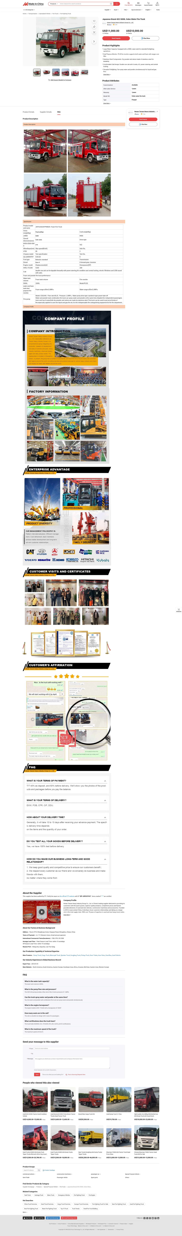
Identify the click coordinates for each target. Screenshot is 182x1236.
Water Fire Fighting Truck (49, 1209)
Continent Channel (113, 1223)
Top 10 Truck (64, 1209)
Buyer (115, 10)
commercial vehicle (28, 1174)
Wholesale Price (102, 1223)
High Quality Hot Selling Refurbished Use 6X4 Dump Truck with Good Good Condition (146, 1116)
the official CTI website (67, 896)
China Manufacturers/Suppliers (76, 1223)
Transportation (32, 14)
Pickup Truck (85, 955)
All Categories (29, 10)
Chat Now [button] (146, 38)
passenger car (95, 1174)
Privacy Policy (120, 1229)
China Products (62, 1223)
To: (32, 1054)
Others (127, 1177)
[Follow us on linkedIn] (158, 1218)
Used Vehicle (116, 955)
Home (24, 14)
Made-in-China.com (83, 1226)
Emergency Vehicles (64, 1195)
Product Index (123, 1223)
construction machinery (64, 1174)
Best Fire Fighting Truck (31, 1209)
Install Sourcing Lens (70, 1218)
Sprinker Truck (65, 955)
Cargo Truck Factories (63, 1204)
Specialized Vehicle (44, 14)
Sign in (157, 5)
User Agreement (101, 1229)
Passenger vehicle (62, 1177)
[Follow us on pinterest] (156, 1218)
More (24, 1212)
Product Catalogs (49, 1170)
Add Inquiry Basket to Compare (61, 80)
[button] (111, 4)
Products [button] (53, 4)
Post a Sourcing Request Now (75, 1074)
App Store (27, 1218)
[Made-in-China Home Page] (33, 4)
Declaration (111, 1229)
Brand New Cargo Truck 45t (86, 1114)
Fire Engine (92, 1195)
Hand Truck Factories (47, 1204)
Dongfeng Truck (75, 955)
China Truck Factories (30, 1204)
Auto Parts (101, 955)
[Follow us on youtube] (153, 1218)
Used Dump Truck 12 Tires (114, 1114)
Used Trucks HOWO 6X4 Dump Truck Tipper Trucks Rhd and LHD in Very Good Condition (34, 1154)
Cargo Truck (45, 955)
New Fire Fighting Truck (119, 1204)
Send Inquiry (116, 38)
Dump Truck (37, 955)
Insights (131, 1223)
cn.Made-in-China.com (109, 1226)
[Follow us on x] (147, 1218)
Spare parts (94, 1177)
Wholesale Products (91, 1223)
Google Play (39, 1218)
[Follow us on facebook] (145, 1218)
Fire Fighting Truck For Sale (100, 1204)
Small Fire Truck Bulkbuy (91, 1209)
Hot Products (52, 1223)
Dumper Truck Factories (81, 1204)
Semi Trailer (93, 955)
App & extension (136, 10)
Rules (158, 10)
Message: (30, 1059)
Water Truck (50, 1195)
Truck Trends (76, 1209)
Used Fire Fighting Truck (137, 1204)
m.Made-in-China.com (95, 1226)
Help (125, 10)
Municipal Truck (55, 955)
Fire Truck (55, 14)
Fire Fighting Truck (65, 14)
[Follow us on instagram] (150, 1218)
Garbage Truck (39, 1195)
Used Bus (108, 955)
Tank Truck (27, 1195)
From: (31, 1048)
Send (37, 1074)
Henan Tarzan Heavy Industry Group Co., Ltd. (120, 22)
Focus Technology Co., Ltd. (78, 1229)
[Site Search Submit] (116, 4)
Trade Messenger (53, 1218)
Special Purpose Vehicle (132, 1174)
